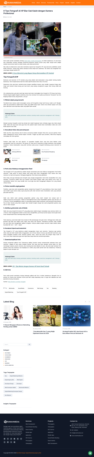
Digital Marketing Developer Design (13, 391)
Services (43, 2)
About (38, 2)
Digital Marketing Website (16, 375)
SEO (6, 361)
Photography (29, 440)
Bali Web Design (21, 453)
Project (62, 2)
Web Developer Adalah (10, 387)
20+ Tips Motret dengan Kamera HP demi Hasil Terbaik (30, 266)
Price (57, 2)
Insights (73, 2)
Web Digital (20, 379)
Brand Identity (29, 429)
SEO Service (29, 438)
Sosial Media (21, 288)
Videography (29, 443)
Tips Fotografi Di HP (21, 292)
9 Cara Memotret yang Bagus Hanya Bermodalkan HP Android (33, 73)
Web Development (30, 424)
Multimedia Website (24, 387)
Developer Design (9, 383)
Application (28, 435)
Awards (67, 2)
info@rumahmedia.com (77, 433)
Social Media (8, 355)
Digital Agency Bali (9, 379)
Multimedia (11, 288)
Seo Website (8, 395)
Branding (54, 288)
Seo (48, 288)
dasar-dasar (33, 60)
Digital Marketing (9, 292)
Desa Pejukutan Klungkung (48, 151)
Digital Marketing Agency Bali (33, 453)
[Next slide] (89, 301)
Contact (78, 2)
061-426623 (75, 430)
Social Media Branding (31, 426)
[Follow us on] (4, 439)
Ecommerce (31, 288)
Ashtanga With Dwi (16, 151)
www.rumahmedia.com (77, 435)
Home (33, 2)
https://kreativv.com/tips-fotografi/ (17, 281)
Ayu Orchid (14, 160)
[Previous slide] (85, 301)
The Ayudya (44, 160)
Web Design (40, 288)
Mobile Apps (29, 432)
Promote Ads (50, 2)
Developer (19, 383)
